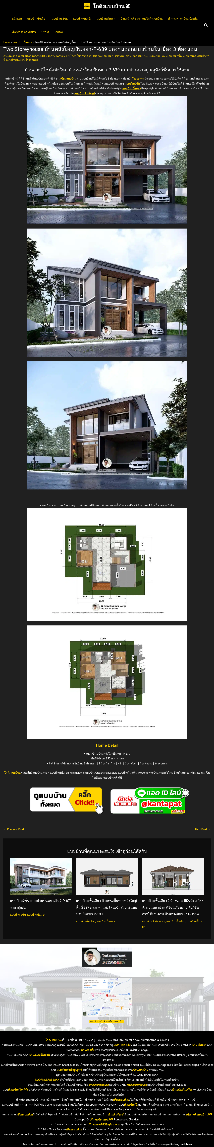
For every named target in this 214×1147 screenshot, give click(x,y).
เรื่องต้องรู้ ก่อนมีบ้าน (24, 32)
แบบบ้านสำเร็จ (121, 1045)
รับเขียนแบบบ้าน (121, 56)
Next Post (202, 829)
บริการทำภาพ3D (35, 56)
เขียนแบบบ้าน (157, 56)
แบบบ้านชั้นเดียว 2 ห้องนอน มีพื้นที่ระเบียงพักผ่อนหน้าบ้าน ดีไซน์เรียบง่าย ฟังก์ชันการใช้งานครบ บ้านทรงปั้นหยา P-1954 (172, 907)
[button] (206, 25)
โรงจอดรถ (32, 59)
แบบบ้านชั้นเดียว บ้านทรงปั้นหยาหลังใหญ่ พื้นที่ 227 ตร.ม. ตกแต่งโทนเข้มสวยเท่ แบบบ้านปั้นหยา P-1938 (106, 907)
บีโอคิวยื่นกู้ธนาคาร (79, 56)
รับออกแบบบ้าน (102, 56)
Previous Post (14, 829)
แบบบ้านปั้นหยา (15, 59)
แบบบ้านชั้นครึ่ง (82, 18)
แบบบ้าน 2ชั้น (60, 18)
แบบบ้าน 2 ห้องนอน (153, 921)
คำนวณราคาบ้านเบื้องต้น (183, 18)
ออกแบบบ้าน (139, 56)
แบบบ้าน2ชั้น (132, 83)
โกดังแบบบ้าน (12, 772)
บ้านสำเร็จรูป (115, 1114)
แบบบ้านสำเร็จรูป (84, 93)
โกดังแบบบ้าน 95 (112, 6)
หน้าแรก (17, 18)
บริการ (45, 32)
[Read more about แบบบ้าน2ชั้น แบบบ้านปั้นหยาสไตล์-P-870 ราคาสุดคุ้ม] (41, 876)
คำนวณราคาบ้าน (13, 56)
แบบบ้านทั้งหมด (106, 18)
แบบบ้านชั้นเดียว (36, 18)
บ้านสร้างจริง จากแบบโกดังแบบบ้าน (142, 18)
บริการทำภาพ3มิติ (56, 56)
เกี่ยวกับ (59, 32)
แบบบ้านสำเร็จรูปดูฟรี (69, 1069)
